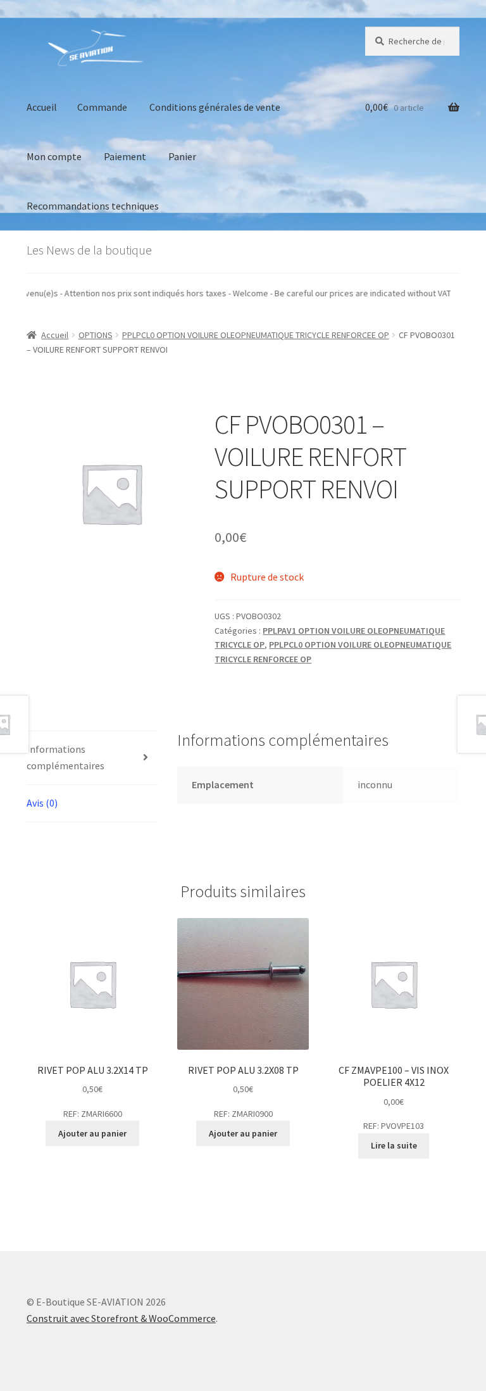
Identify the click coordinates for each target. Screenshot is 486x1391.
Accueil (42, 107)
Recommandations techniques (93, 205)
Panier (182, 156)
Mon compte (54, 156)
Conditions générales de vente (214, 107)
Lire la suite (394, 1145)
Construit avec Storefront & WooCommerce (121, 1318)
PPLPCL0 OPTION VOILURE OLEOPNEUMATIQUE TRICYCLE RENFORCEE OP (255, 335)
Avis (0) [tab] (42, 802)
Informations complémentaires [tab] (65, 757)
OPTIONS (95, 335)
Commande (102, 107)
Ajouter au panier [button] (92, 1133)
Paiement (125, 156)
